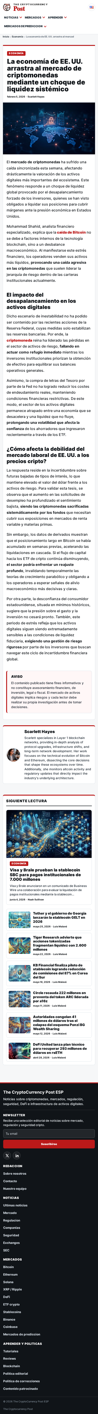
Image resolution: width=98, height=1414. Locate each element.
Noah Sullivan (36, 899)
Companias (11, 1227)
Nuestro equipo (14, 1188)
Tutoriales (10, 1351)
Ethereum (10, 1274)
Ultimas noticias (15, 1205)
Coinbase (10, 1327)
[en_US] (91, 7)
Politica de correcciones (21, 1381)
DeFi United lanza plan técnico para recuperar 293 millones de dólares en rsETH (60, 1048)
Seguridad (11, 1235)
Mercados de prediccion (23, 26)
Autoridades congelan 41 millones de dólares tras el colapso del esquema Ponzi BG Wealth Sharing (59, 1023)
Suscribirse (49, 1144)
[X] (7, 1155)
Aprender (55, 17)
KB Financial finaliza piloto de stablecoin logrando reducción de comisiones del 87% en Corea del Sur (60, 971)
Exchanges (11, 1243)
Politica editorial (15, 1373)
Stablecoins (12, 1312)
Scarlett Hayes (36, 96)
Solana (8, 1282)
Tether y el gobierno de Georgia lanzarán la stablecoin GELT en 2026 (59, 917)
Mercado (10, 1213)
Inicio (6, 37)
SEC (6, 1250)
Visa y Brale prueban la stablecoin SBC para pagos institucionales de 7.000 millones (45, 875)
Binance (9, 1319)
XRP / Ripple (12, 1289)
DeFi (6, 1297)
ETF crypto (11, 1304)
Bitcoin (8, 1267)
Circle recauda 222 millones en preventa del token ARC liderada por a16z (60, 997)
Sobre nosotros (14, 1173)
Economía (17, 37)
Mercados (33, 17)
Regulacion (11, 1220)
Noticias (11, 17)
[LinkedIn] (17, 1155)
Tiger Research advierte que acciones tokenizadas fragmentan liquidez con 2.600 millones (59, 943)
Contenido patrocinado (20, 1388)
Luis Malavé (60, 926)
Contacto (10, 1181)
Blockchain (11, 1366)
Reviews (9, 1358)
